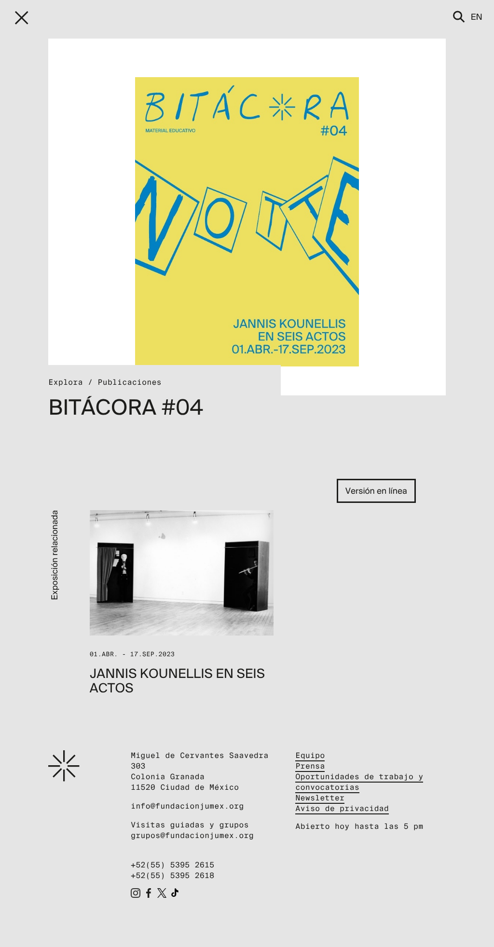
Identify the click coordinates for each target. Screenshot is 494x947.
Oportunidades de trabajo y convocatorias (359, 781)
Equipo (310, 755)
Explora (65, 382)
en (476, 16)
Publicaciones (129, 382)
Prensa (310, 766)
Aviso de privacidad (342, 808)
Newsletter (319, 798)
